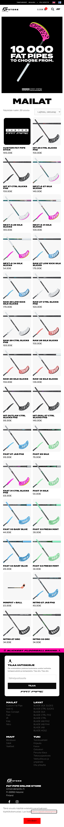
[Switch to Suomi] (60, 2)
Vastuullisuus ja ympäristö (41, 760)
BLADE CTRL (40, 718)
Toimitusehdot (22, 2)
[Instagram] (17, 802)
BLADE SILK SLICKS (43, 705)
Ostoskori (38, 749)
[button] (52, 9)
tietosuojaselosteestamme (44, 811)
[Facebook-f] (9, 802)
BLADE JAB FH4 (41, 724)
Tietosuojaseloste (42, 755)
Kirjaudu (32, 2)
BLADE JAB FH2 (41, 721)
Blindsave (11, 740)
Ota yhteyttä (44, 2)
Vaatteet (10, 746)
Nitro (8, 724)
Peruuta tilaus (40, 752)
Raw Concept (12, 711)
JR (7, 718)
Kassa (36, 746)
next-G (9, 708)
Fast (8, 714)
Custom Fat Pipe (14, 705)
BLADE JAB (39, 727)
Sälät (8, 743)
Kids (8, 721)
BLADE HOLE (40, 730)
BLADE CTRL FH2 (42, 714)
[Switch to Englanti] (54, 2)
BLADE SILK (39, 711)
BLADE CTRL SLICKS (44, 708)
